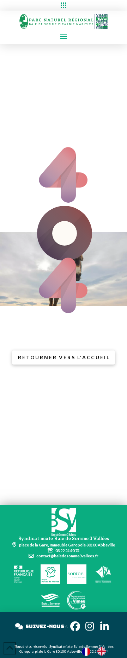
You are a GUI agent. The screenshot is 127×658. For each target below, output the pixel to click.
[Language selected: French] (97, 651)
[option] (103, 651)
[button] (63, 5)
